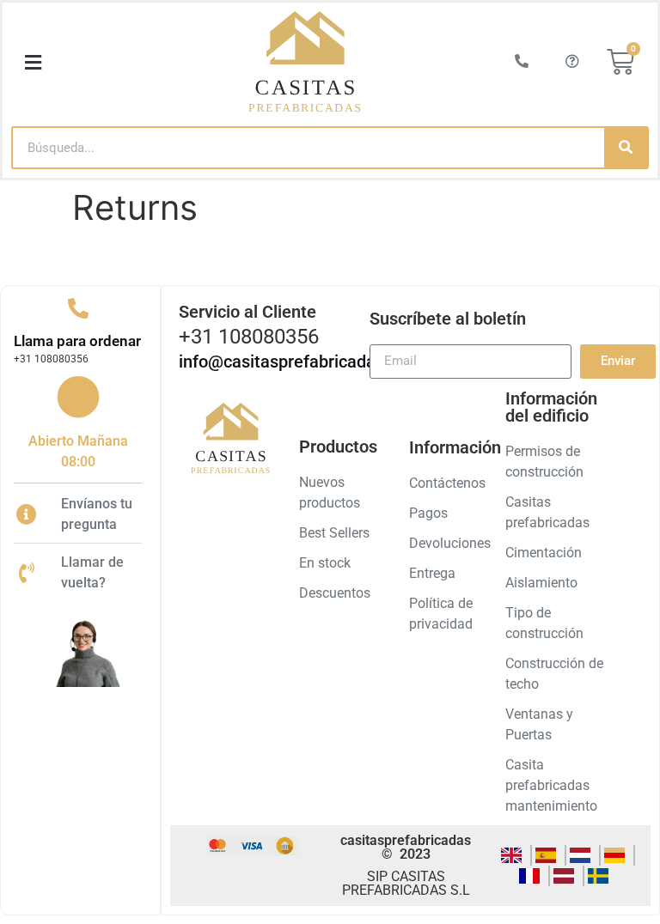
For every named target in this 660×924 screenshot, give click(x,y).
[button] (33, 62)
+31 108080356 (51, 359)
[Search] (625, 147)
